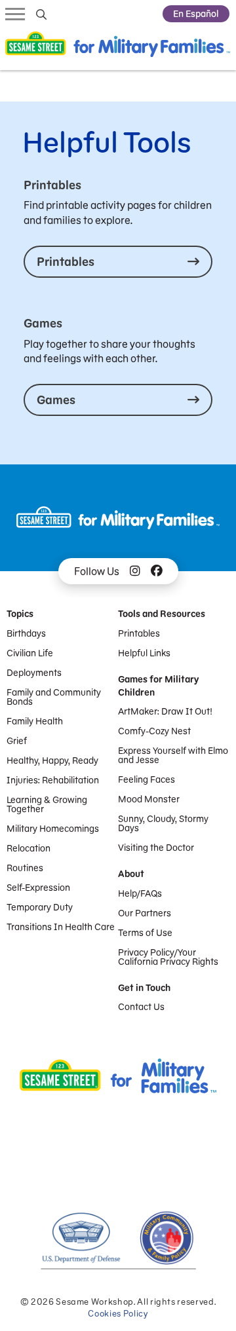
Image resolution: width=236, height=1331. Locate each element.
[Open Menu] (15, 13)
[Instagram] (135, 571)
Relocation (28, 848)
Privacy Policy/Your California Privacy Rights (168, 957)
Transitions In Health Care (61, 927)
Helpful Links (144, 653)
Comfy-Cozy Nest (154, 731)
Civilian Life (30, 653)
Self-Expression (38, 887)
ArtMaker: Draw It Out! (165, 711)
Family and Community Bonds (54, 696)
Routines (25, 868)
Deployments (34, 673)
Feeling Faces (146, 779)
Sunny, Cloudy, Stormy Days (163, 823)
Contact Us (141, 1007)
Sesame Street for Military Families (117, 47)
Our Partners (144, 913)
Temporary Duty (40, 907)
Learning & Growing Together (47, 804)
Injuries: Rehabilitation (53, 780)
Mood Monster (149, 799)
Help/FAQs (140, 893)
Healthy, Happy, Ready (52, 760)
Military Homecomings (53, 828)
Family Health (35, 721)
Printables (139, 633)
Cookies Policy (118, 1313)
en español (196, 14)
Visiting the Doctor (156, 847)
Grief (17, 741)
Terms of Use (145, 933)
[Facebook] (157, 571)
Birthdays (26, 633)
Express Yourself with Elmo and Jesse (173, 755)
